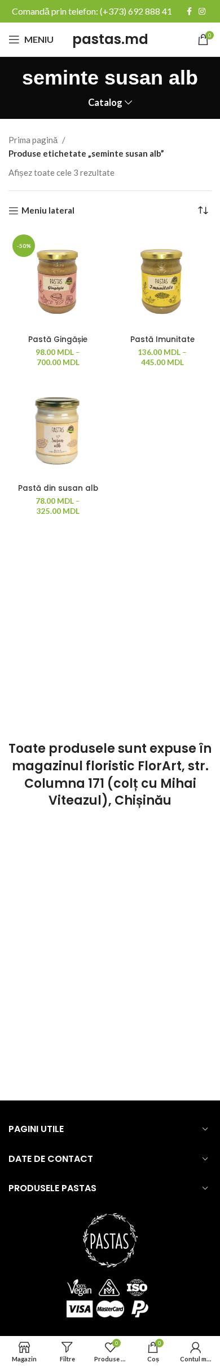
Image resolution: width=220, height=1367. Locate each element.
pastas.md (110, 39)
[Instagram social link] (202, 11)
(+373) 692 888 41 (136, 11)
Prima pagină (33, 140)
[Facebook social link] (189, 11)
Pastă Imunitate (162, 339)
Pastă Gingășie (57, 339)
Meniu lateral (47, 211)
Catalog (105, 103)
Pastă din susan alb (58, 488)
